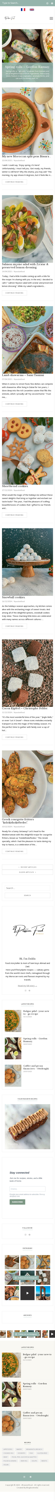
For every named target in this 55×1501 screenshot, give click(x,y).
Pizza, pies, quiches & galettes (24, 1457)
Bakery (19, 1449)
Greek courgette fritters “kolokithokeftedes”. (18, 821)
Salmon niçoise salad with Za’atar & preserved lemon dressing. (25, 266)
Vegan (6, 1465)
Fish (31, 1453)
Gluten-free (42, 1453)
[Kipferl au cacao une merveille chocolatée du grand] (43, 1278)
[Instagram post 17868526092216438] (27, 1293)
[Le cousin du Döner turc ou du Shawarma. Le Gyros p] (12, 1293)
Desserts (21, 1453)
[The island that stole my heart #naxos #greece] (43, 1293)
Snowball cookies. (13, 597)
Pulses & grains (10, 1461)
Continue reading (14, 182)
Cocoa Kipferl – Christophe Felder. (25, 708)
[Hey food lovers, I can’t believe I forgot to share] (27, 1262)
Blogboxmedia (32, 1488)
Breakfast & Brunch (34, 1449)
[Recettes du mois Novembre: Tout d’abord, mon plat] (12, 1262)
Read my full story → (27, 985)
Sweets (44, 1461)
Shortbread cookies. (15, 486)
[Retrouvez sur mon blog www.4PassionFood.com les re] (12, 1278)
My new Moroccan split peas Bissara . (26, 156)
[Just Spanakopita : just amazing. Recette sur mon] (43, 1262)
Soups (34, 1461)
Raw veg (24, 1461)
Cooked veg (8, 1453)
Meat (5, 1457)
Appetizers (8, 1449)
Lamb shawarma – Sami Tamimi (23, 375)
